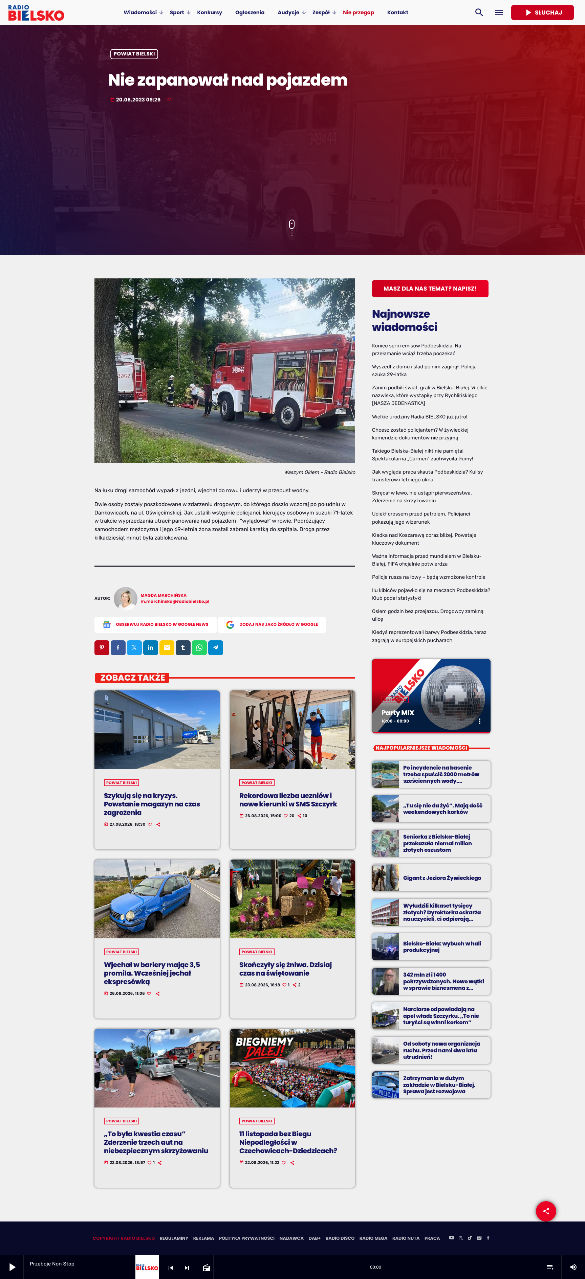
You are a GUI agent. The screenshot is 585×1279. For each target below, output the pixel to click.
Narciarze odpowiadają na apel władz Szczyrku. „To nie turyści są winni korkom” (441, 1015)
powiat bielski (134, 54)
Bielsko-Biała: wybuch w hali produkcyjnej (442, 947)
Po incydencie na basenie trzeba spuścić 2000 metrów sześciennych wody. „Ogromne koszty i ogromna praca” (441, 781)
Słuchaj (542, 12)
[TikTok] (470, 1238)
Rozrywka (395, 700)
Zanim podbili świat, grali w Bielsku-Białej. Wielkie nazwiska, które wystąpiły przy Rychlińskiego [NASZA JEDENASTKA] (430, 395)
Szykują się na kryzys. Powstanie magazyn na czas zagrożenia (152, 804)
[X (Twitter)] (460, 1238)
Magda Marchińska (164, 595)
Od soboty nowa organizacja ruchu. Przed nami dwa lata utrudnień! (441, 1050)
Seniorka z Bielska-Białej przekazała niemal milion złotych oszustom (437, 843)
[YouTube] (451, 1238)
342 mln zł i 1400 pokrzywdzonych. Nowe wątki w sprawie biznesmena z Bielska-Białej (443, 984)
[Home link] (36, 12)
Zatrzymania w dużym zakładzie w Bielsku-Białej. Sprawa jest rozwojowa (439, 1084)
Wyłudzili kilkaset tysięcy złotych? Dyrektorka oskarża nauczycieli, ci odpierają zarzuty (442, 915)
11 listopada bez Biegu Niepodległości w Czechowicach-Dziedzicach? (288, 1142)
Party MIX (398, 712)
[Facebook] (488, 1238)
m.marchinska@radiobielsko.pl (175, 601)
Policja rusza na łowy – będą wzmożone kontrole (428, 577)
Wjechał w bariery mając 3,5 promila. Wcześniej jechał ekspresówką (152, 973)
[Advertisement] (292, 162)
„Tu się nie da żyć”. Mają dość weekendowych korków (442, 809)
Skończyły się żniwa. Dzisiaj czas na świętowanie (285, 969)
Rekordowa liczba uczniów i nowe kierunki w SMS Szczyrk (288, 800)
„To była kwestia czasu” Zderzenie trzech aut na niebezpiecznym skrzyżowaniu (156, 1142)
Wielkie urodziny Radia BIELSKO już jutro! (420, 417)
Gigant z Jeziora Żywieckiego (442, 878)
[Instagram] (479, 1238)
